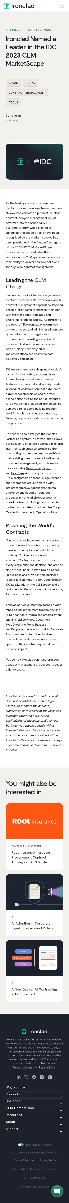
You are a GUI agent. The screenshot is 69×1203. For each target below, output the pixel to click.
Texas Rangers (36, 624)
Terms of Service (23, 1067)
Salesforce (33, 468)
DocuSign (17, 473)
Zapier (46, 468)
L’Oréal (15, 624)
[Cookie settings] (21, 1144)
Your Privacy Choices (38, 1144)
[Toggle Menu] (61, 5)
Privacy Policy (47, 1067)
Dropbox (17, 629)
